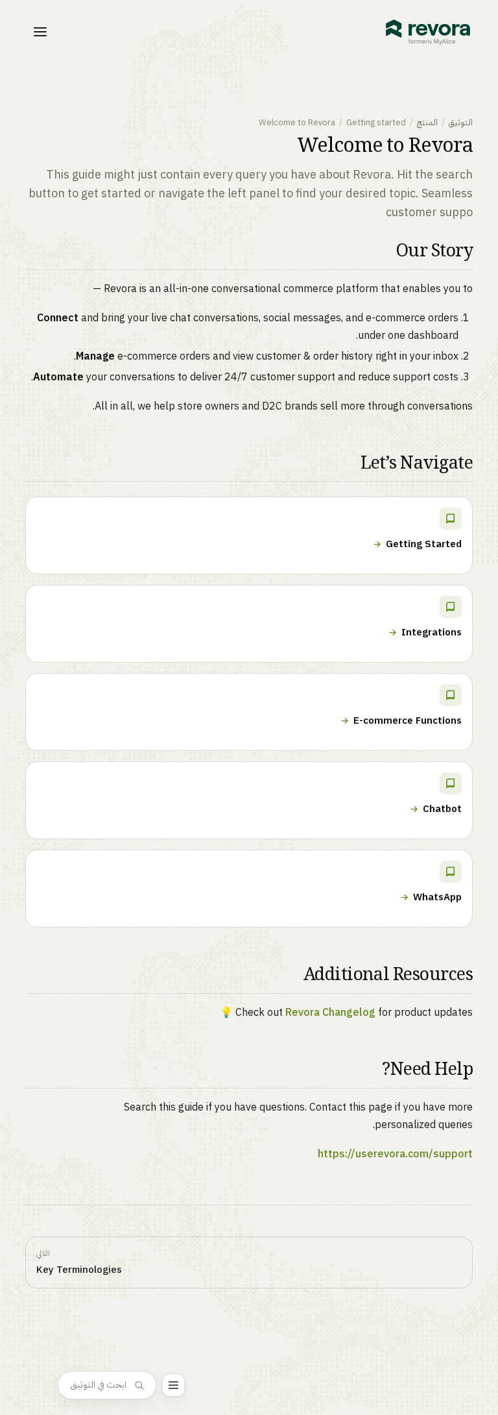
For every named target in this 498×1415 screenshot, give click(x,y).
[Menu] (173, 1385)
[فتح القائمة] (40, 32)
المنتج (427, 122)
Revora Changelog (330, 1012)
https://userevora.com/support (395, 1154)
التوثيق (461, 122)
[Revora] (428, 32)
